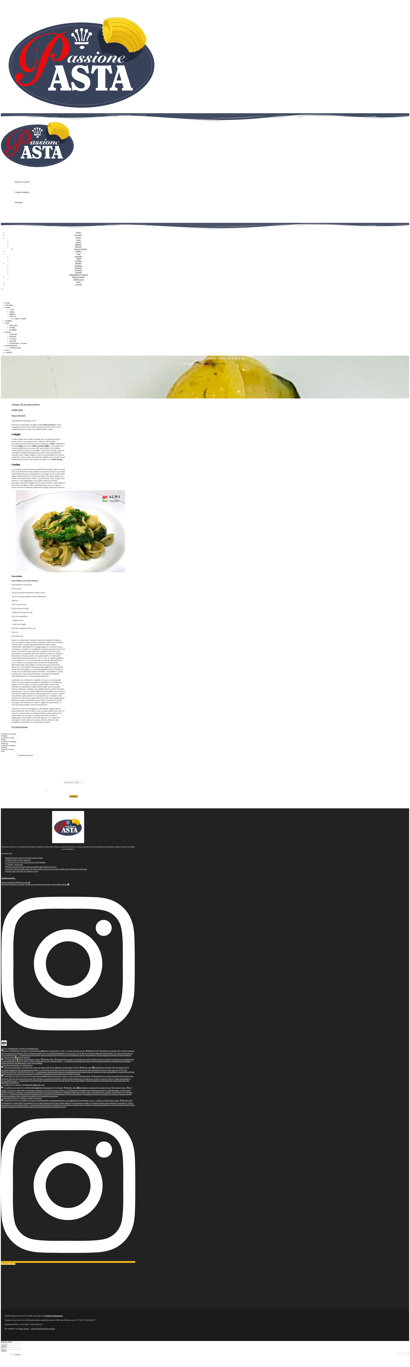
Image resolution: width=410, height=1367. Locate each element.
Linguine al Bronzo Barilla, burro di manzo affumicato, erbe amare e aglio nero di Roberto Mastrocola (46, 869)
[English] (3, 290)
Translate (18, 1354)
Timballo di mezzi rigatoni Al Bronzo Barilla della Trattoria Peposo (30, 867)
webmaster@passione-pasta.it (43, 1329)
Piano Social (24, 1329)
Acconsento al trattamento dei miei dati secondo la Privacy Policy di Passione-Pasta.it (74, 791)
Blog (190, 364)
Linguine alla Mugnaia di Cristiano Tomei (21, 871)
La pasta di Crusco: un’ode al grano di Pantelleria (25, 862)
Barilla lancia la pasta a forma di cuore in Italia (24, 858)
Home (185, 364)
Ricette (195, 364)
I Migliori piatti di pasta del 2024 (17, 860)
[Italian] (1, 290)
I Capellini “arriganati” (14, 864)
